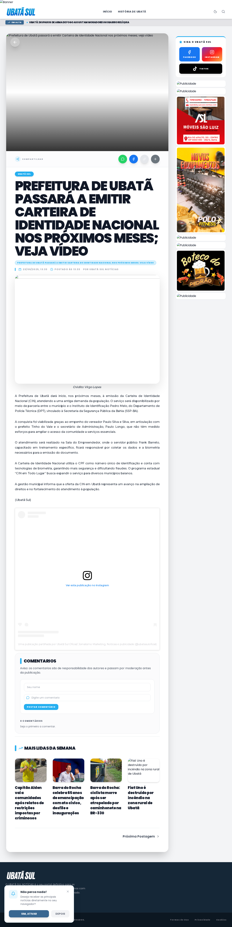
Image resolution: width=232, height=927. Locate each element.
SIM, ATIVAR (29, 914)
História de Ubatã (132, 11)
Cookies (221, 919)
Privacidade (202, 919)
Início (107, 11)
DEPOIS (60, 914)
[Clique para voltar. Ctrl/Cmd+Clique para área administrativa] (21, 11)
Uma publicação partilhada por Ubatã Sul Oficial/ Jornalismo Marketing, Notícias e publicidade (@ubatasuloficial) (87, 644)
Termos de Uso (179, 919)
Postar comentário (41, 706)
